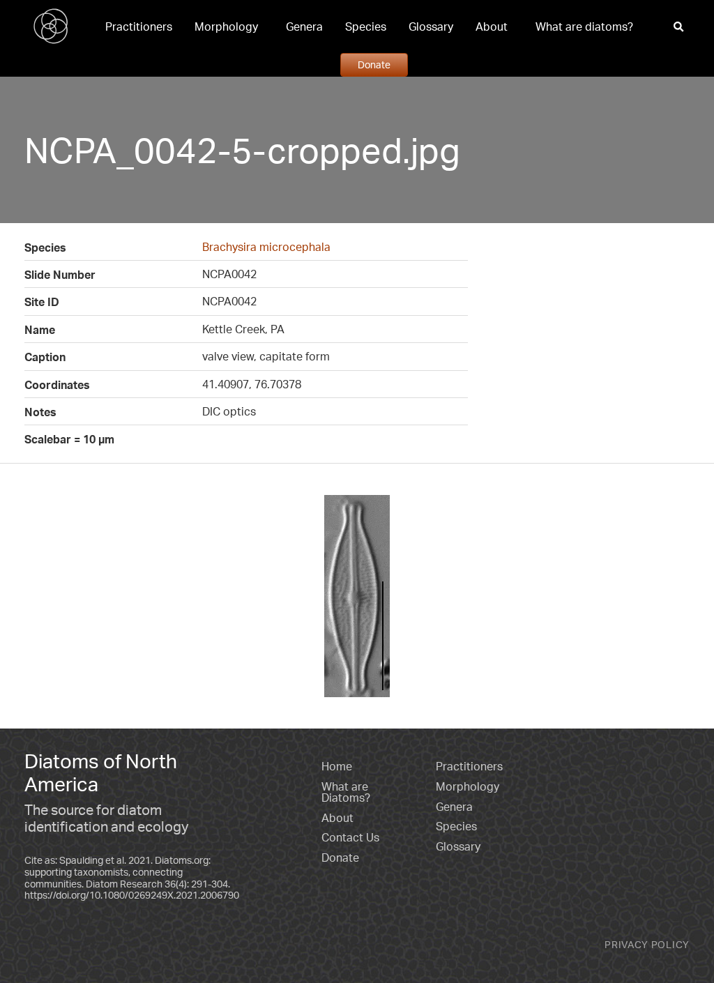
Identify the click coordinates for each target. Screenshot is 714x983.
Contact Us (350, 837)
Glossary (431, 26)
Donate (374, 64)
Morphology (226, 26)
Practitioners (138, 26)
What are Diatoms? (345, 792)
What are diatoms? (584, 26)
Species (365, 26)
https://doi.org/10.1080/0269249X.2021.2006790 (131, 895)
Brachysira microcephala (266, 247)
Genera (304, 26)
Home (336, 766)
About (492, 26)
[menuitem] (138, 26)
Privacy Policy (647, 944)
